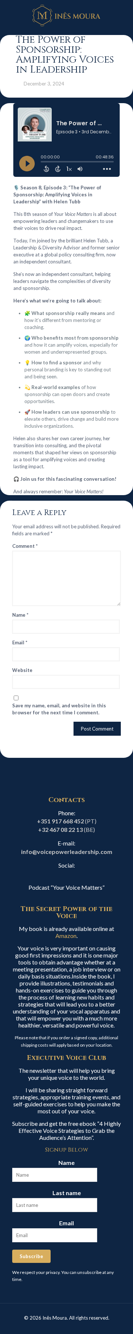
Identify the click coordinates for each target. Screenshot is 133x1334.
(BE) (66, 829)
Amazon (65, 935)
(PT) (66, 820)
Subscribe (31, 1256)
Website (22, 670)
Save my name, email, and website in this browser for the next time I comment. (59, 709)
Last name (66, 1192)
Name (20, 615)
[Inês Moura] (66, 15)
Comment (25, 546)
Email (19, 642)
